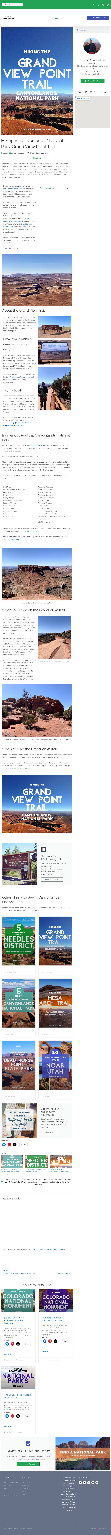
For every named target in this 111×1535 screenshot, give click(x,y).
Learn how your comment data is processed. (49, 1249)
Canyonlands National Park (15, 1179)
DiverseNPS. (14, 539)
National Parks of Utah (17, 1182)
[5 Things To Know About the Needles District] (36, 1161)
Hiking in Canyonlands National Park (52, 1179)
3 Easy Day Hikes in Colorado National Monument (14, 1320)
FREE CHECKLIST (52, 879)
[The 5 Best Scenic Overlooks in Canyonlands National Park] (12, 1161)
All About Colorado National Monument (52, 1319)
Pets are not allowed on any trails (22, 377)
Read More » (8, 1354)
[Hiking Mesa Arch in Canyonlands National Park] (61, 1161)
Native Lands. (33, 531)
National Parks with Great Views (38, 1182)
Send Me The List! (28, 1464)
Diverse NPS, (35, 446)
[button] (56, 18)
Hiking (37, 158)
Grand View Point (32, 1179)
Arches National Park (14, 189)
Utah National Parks (58, 1182)
